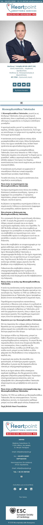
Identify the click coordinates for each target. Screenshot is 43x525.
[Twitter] (19, 84)
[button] (21, 103)
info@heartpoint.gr (35, 1)
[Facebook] (14, 84)
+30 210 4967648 (22, 1)
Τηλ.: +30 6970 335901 (8, 1)
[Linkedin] (28, 84)
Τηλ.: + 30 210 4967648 (21, 472)
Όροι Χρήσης (23, 497)
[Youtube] (24, 84)
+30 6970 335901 (23, 456)
